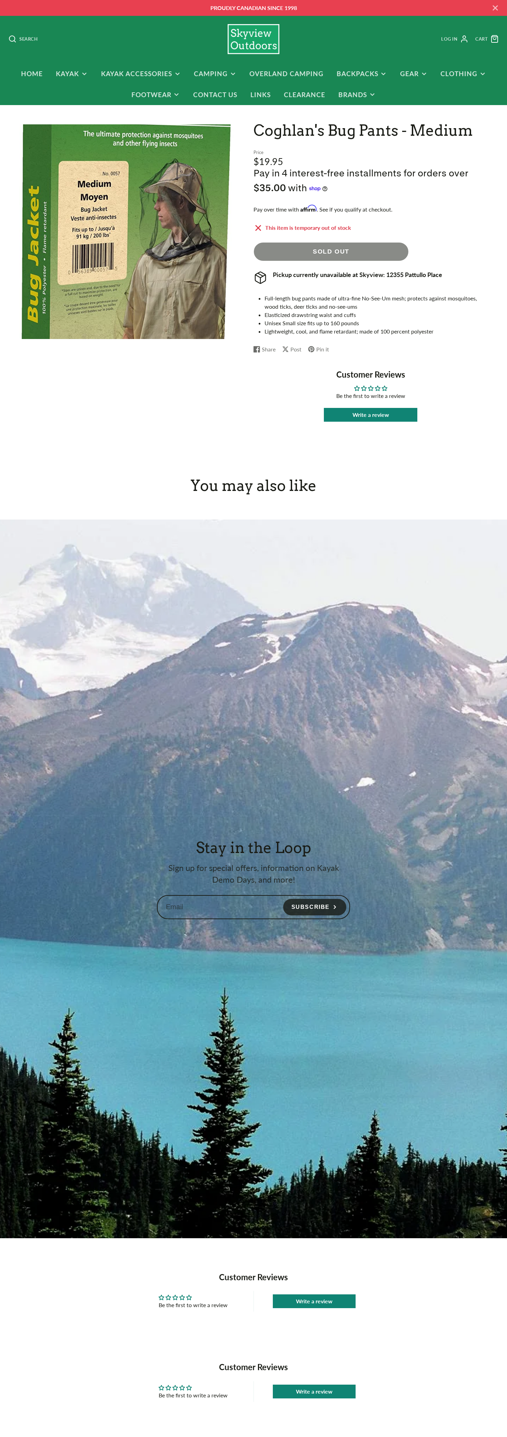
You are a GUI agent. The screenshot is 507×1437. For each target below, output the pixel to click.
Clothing (458, 74)
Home (32, 74)
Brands (352, 95)
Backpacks (357, 74)
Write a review (370, 414)
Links (260, 95)
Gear (409, 74)
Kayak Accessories (136, 74)
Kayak (67, 74)
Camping (211, 74)
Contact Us (215, 95)
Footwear (151, 95)
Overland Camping (286, 74)
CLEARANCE (304, 95)
